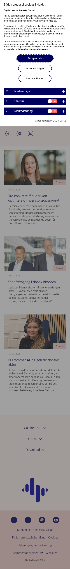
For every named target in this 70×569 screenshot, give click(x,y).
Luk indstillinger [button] (35, 78)
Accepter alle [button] (35, 58)
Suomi (31, 10)
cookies (60, 46)
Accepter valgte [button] (35, 68)
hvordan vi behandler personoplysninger (27, 49)
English (7, 10)
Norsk (15, 10)
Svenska (22, 10)
